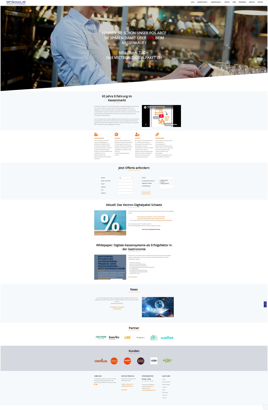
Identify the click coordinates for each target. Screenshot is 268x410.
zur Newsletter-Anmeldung (117, 307)
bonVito (163, 182)
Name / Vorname (106, 181)
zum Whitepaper (132, 277)
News (234, 2)
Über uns (252, 2)
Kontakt (260, 2)
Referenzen (242, 2)
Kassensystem (164, 180)
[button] (172, 337)
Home (192, 2)
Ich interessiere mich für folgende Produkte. (148, 181)
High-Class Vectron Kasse (144, 218)
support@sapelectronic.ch (148, 390)
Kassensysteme (202, 2)
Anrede (103, 178)
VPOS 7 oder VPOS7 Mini (157, 218)
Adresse (103, 187)
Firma (103, 184)
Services (227, 2)
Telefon (103, 193)
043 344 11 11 (129, 384)
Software (117, 138)
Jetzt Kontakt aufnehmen (134, 64)
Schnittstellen (159, 138)
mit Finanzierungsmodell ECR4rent (163, 220)
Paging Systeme (165, 183)
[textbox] (124, 146)
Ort (102, 190)
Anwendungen (215, 2)
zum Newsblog (117, 309)
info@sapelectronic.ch (127, 386)
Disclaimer (124, 389)
